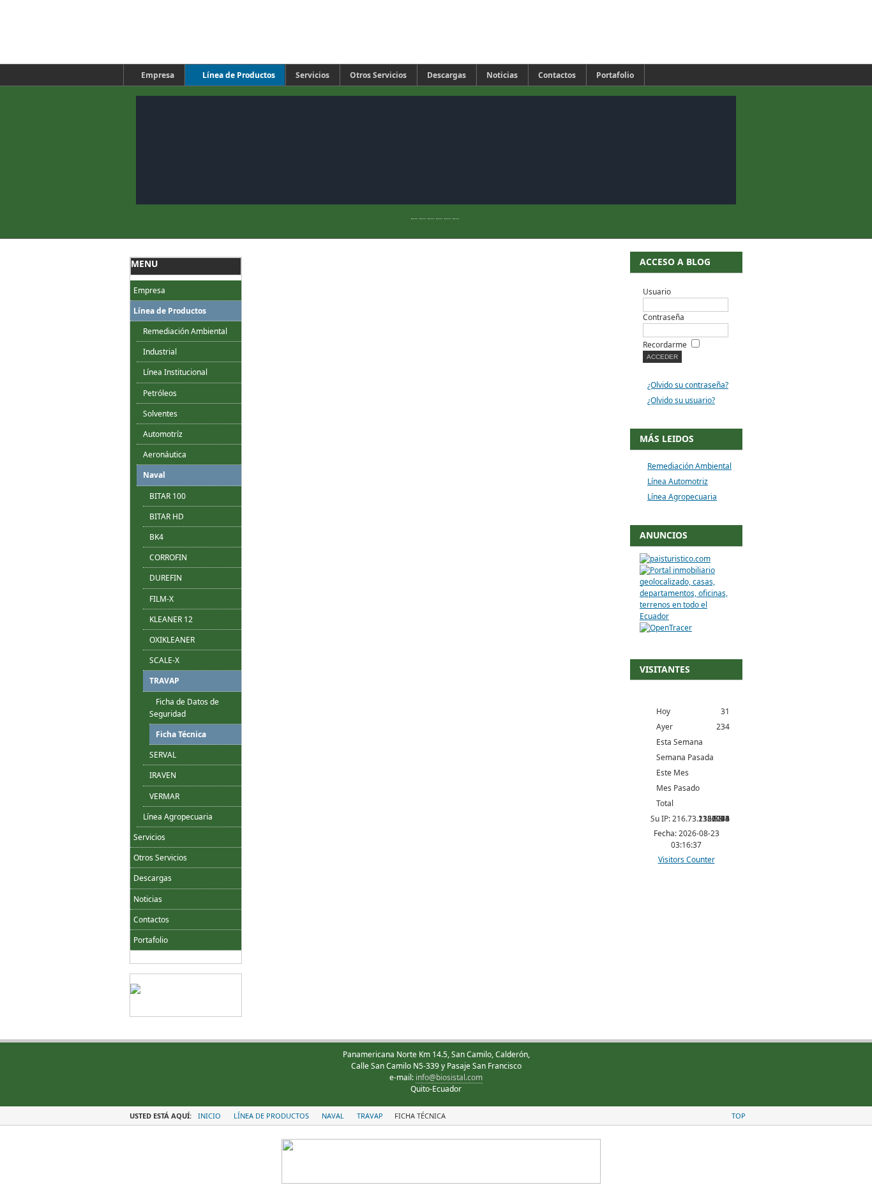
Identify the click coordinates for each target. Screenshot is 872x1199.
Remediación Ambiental (185, 331)
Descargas (152, 878)
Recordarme (665, 344)
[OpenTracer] (666, 627)
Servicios (149, 837)
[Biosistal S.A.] (251, 32)
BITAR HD (166, 516)
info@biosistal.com (449, 1077)
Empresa (149, 290)
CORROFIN (168, 557)
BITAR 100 (167, 496)
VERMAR (164, 796)
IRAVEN (162, 775)
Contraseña (663, 317)
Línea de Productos (169, 310)
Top (739, 1115)
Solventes (160, 413)
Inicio (209, 1115)
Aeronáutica (164, 454)
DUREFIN (165, 577)
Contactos (151, 919)
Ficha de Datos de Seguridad (184, 707)
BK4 (156, 536)
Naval (154, 475)
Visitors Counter (686, 859)
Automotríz (163, 434)
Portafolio (150, 940)
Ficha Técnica (181, 734)
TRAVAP (164, 680)
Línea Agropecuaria (178, 816)
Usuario (657, 291)
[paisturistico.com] (675, 558)
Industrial (160, 351)
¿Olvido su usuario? (681, 400)
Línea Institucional (175, 372)
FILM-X (161, 598)
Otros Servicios (160, 857)
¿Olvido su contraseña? (687, 384)
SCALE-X (164, 660)
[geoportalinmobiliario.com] (686, 616)
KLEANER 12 (171, 619)
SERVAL (162, 754)
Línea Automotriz (677, 481)
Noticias (147, 899)
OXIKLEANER (172, 639)
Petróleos (160, 393)
